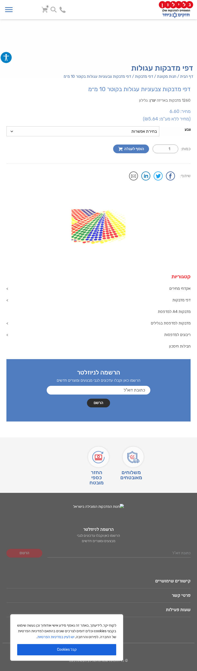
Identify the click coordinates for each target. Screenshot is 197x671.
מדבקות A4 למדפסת (174, 311)
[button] (183, 194)
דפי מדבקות (144, 76)
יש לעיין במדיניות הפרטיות (55, 637)
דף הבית (186, 76)
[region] (66, 637)
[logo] (145, 9)
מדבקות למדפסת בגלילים (171, 323)
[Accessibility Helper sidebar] (6, 57)
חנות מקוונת (166, 76)
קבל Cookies (67, 649)
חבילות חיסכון (180, 346)
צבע (188, 129)
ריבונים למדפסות (177, 334)
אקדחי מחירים (180, 288)
